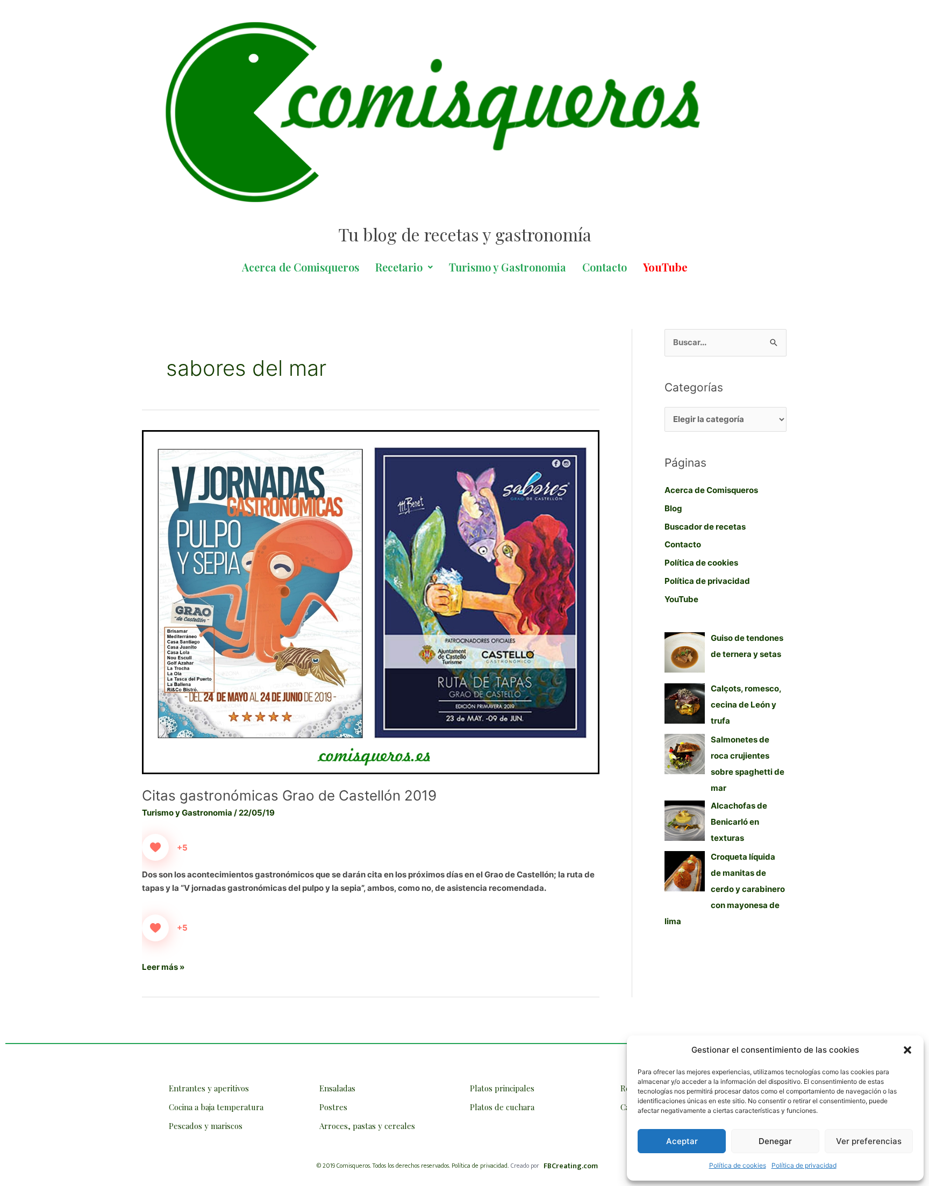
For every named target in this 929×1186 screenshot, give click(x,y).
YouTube (681, 599)
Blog (673, 508)
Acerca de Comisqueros (300, 267)
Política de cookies (737, 1165)
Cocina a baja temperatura (216, 1107)
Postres (333, 1107)
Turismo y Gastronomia (507, 267)
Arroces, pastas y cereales (367, 1125)
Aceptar (682, 1141)
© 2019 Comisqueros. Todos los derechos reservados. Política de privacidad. (413, 1165)
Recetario (399, 267)
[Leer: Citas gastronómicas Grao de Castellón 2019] (370, 601)
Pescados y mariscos (205, 1125)
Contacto (604, 267)
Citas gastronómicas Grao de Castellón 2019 (289, 795)
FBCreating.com (571, 1166)
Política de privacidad (804, 1165)
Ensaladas (337, 1088)
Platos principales (502, 1088)
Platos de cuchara (502, 1107)
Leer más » (163, 966)
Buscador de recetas (705, 526)
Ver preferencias (869, 1141)
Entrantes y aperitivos (209, 1088)
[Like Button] (155, 847)
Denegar (775, 1141)
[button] (907, 1050)
